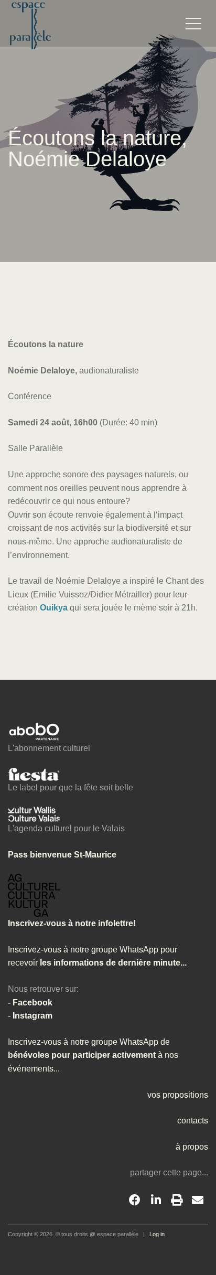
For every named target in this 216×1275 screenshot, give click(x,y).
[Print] (176, 1200)
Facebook (32, 1002)
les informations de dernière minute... (112, 962)
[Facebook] (134, 1200)
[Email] (197, 1200)
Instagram (32, 1015)
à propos (192, 1146)
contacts (192, 1120)
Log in (157, 1234)
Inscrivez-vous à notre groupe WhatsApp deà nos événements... (93, 1055)
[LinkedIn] (155, 1200)
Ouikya (54, 607)
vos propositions (177, 1094)
